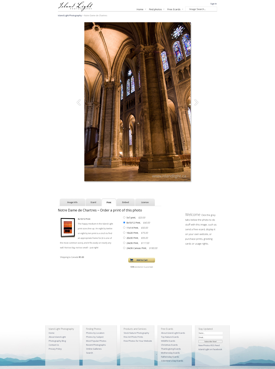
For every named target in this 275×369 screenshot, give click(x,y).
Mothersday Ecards (170, 352)
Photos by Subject (94, 336)
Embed (125, 202)
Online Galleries (94, 348)
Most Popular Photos (96, 340)
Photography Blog (57, 340)
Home (140, 9)
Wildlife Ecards (168, 340)
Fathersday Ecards (170, 356)
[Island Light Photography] (75, 10)
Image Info (72, 202)
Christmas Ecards (169, 344)
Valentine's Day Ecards (172, 360)
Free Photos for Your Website (138, 340)
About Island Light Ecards (173, 332)
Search (89, 352)
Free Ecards (173, 9)
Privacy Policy (55, 348)
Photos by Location (95, 332)
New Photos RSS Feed (209, 345)
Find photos (155, 9)
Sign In (213, 3)
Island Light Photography (70, 15)
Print (109, 202)
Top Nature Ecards (170, 336)
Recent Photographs (96, 344)
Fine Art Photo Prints (133, 336)
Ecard (93, 202)
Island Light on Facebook (210, 349)
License (145, 202)
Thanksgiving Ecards (171, 348)
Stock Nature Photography (136, 332)
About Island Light (57, 336)
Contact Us (54, 344)
